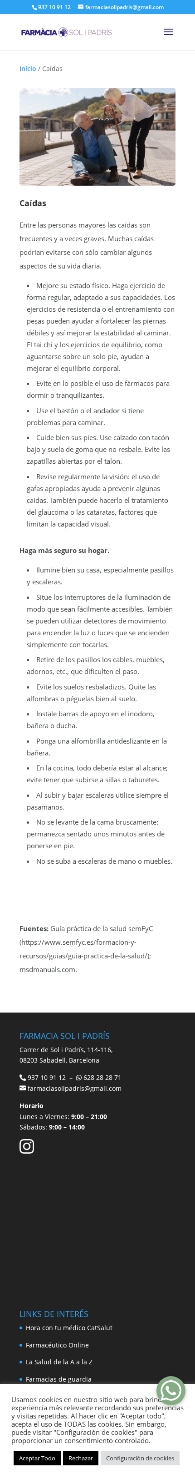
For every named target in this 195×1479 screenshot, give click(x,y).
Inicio (28, 68)
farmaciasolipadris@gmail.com (75, 1088)
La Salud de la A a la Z (59, 1361)
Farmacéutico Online (57, 1345)
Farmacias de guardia (59, 1379)
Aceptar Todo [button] (37, 1458)
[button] (170, 1390)
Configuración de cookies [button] (140, 1458)
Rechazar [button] (80, 1458)
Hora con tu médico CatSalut (69, 1327)
